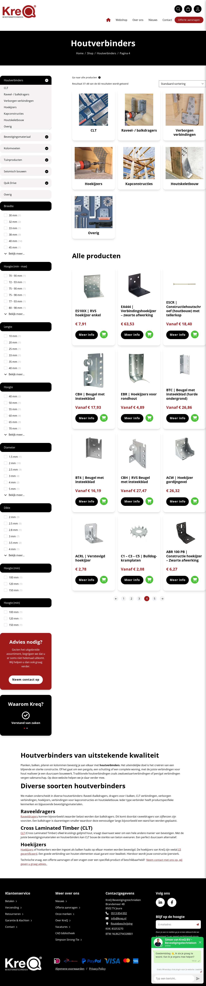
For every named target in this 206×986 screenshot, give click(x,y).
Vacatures (61, 927)
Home (80, 53)
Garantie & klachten (17, 920)
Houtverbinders (106, 53)
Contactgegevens (120, 893)
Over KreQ (61, 920)
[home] (19, 11)
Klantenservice (17, 893)
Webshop (121, 20)
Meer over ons (67, 893)
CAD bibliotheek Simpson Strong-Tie (67, 936)
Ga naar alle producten (85, 77)
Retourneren (13, 914)
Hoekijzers (27, 849)
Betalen (9, 901)
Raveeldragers (29, 816)
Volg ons (163, 893)
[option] (26, 720)
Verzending (12, 907)
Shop (90, 53)
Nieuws (153, 20)
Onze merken (63, 914)
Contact (167, 20)
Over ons (137, 20)
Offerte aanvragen (189, 19)
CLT (23, 833)
